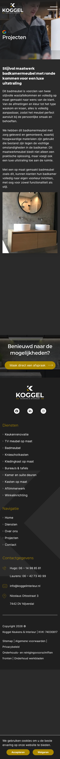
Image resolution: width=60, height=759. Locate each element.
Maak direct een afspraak (28, 365)
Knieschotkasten (16, 454)
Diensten (11, 524)
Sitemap (7, 641)
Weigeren (43, 752)
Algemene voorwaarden (30, 641)
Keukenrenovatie (16, 434)
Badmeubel (12, 448)
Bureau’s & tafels (16, 468)
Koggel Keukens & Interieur (19, 632)
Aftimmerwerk (15, 488)
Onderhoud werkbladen (29, 658)
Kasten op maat (16, 481)
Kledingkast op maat (19, 461)
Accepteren (18, 752)
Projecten (11, 538)
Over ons (11, 531)
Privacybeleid (11, 646)
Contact (10, 544)
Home (9, 517)
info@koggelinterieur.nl (25, 586)
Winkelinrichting (16, 495)
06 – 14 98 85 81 (30, 568)
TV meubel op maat (18, 441)
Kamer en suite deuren (20, 475)
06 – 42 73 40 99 (34, 576)
